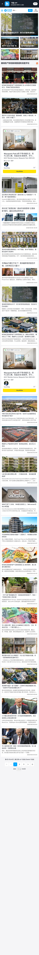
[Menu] (2, 10)
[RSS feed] (37, 63)
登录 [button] (30, 10)
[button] (15, 10)
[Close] (2, 4)
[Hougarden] (8, 10)
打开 (35, 3)
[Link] (19, 24)
